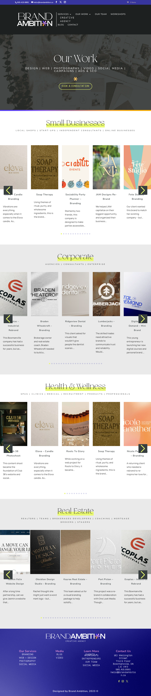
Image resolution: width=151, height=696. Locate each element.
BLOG (59, 654)
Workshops (118, 14)
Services (63, 14)
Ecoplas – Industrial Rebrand (13, 326)
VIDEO (59, 658)
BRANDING (27, 654)
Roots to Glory (75, 451)
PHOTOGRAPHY (27, 661)
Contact (73, 25)
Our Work (82, 14)
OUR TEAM (91, 662)
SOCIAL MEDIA (27, 664)
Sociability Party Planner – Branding (75, 199)
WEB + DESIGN (27, 658)
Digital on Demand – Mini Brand (137, 326)
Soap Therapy (44, 194)
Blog (61, 25)
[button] (61, 233)
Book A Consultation (75, 86)
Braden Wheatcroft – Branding (44, 326)
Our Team (101, 14)
